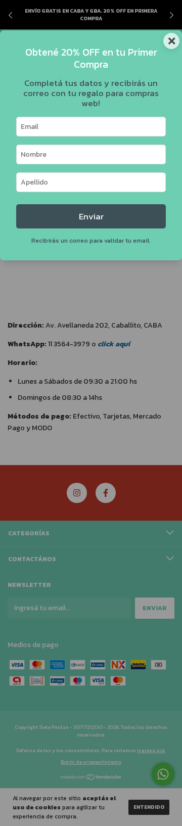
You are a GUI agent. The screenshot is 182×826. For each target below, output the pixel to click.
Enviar (91, 216)
